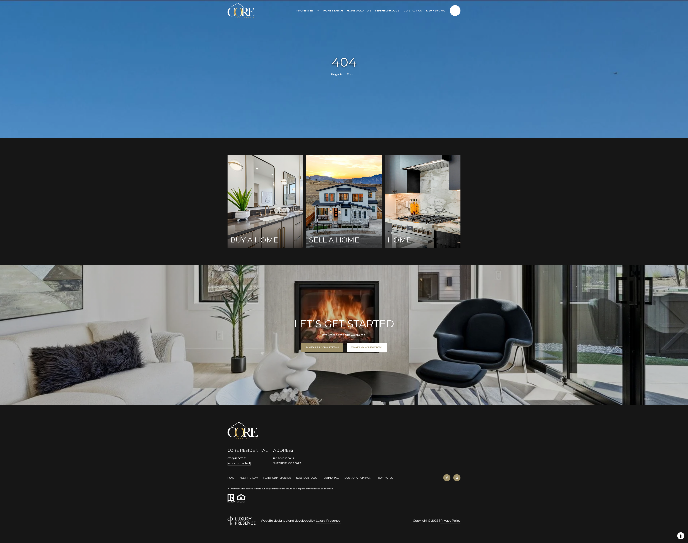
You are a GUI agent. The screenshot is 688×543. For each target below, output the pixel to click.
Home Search (333, 10)
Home (231, 478)
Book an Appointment (359, 478)
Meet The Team (249, 478)
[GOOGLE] (456, 477)
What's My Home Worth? (366, 347)
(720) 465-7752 (435, 10)
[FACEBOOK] (446, 477)
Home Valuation (359, 10)
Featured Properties (277, 478)
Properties (305, 10)
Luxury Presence (328, 520)
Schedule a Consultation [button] (322, 347)
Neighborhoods (387, 10)
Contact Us (385, 478)
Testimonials (330, 478)
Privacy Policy (450, 520)
